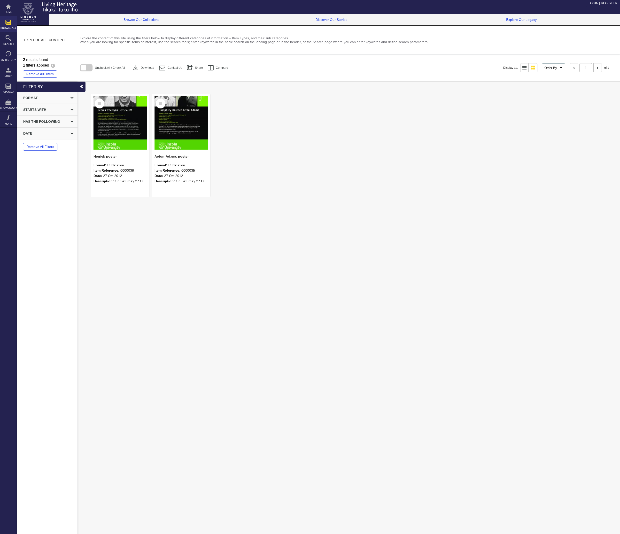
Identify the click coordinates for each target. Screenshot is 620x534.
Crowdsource (8, 108)
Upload (8, 92)
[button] (171, 68)
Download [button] (143, 67)
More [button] (8, 123)
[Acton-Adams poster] (181, 123)
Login (8, 76)
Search (8, 44)
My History (8, 60)
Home (8, 12)
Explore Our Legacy (521, 20)
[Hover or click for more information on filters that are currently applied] (53, 65)
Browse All (8, 28)
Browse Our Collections (141, 20)
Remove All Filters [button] (40, 74)
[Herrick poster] (120, 123)
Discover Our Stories (331, 20)
